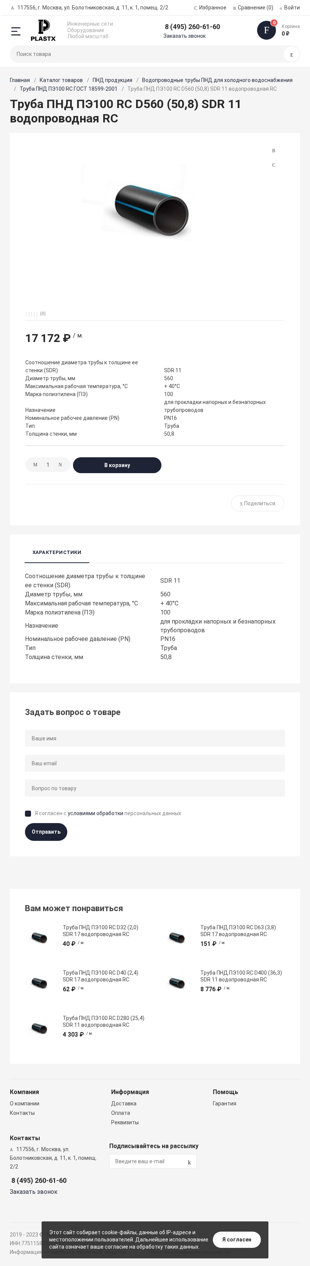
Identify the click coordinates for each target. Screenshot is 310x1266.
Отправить (46, 832)
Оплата (120, 1113)
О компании (24, 1103)
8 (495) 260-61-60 (192, 27)
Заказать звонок (184, 36)
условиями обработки (95, 813)
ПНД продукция (112, 80)
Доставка (123, 1103)
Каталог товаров (61, 80)
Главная (20, 80)
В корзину (117, 465)
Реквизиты (125, 1122)
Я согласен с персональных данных (108, 813)
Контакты (22, 1113)
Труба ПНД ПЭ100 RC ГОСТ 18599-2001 (69, 89)
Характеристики (57, 552)
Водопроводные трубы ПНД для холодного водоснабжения (217, 80)
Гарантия (224, 1103)
